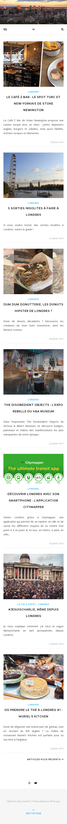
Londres (33, 91)
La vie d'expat (27, 604)
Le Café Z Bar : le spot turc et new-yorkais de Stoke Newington (33, 103)
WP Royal (55, 801)
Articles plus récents (44, 759)
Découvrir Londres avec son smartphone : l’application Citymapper (33, 500)
